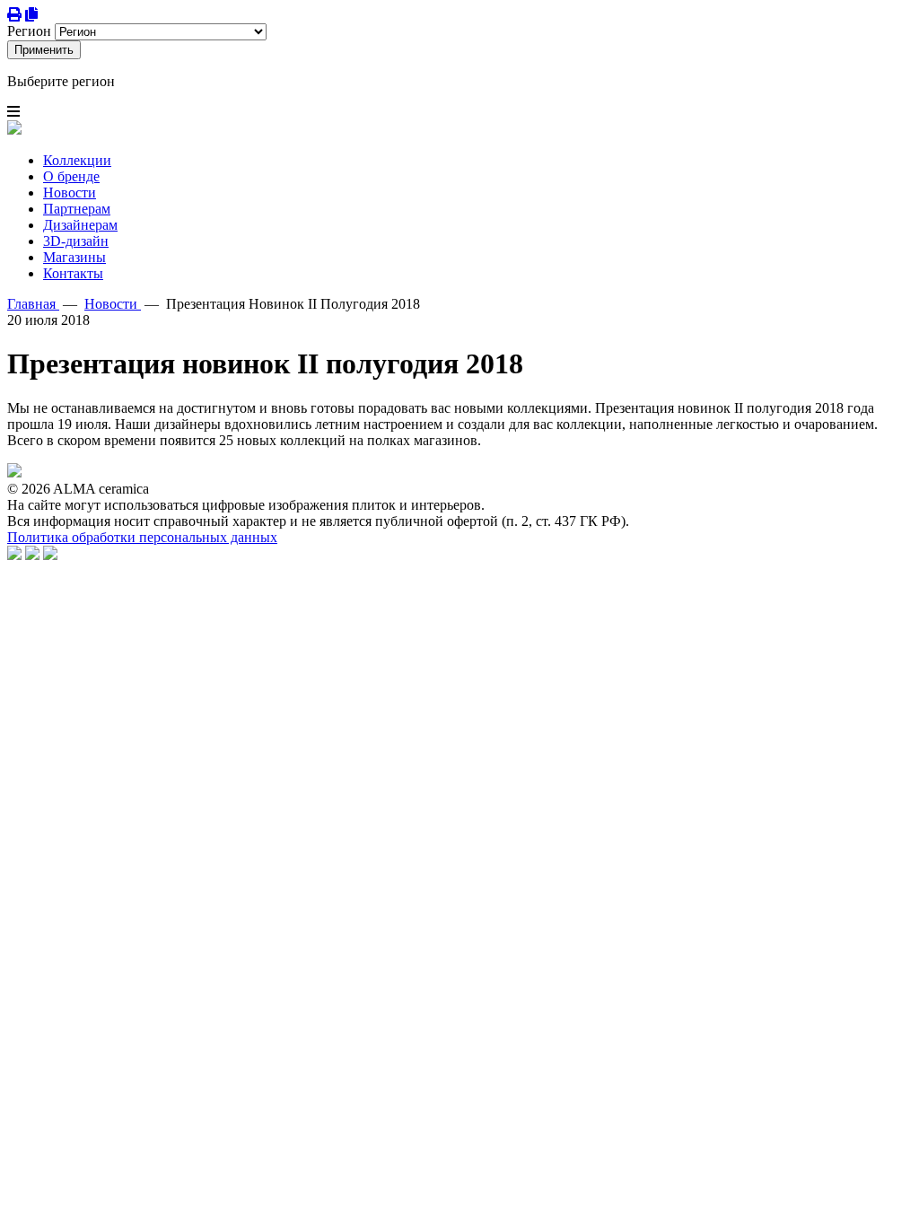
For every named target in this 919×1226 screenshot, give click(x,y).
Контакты (73, 273)
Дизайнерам (80, 224)
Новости (69, 192)
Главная (33, 303)
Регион (29, 31)
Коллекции (77, 160)
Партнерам (76, 208)
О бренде (71, 176)
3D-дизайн (76, 241)
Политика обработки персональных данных (142, 537)
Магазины (74, 257)
